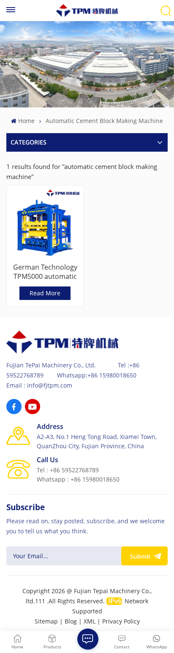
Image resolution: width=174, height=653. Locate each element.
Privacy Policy (121, 621)
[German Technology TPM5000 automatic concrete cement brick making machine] (44, 223)
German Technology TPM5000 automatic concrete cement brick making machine (45, 271)
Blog (71, 621)
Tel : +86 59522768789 (68, 470)
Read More (45, 293)
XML (89, 621)
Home (26, 121)
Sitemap (46, 621)
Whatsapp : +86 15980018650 (78, 479)
